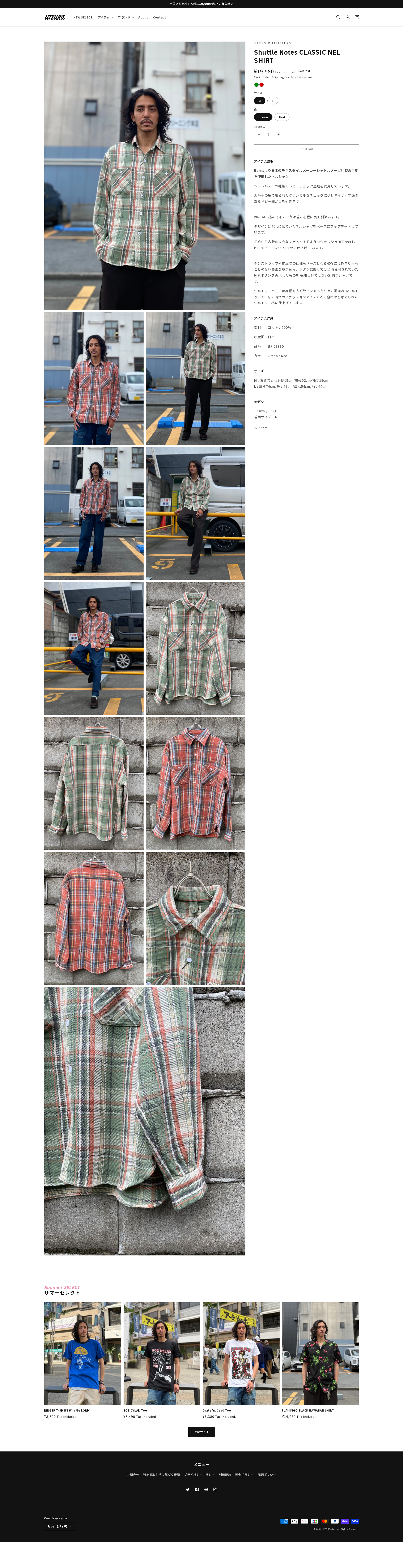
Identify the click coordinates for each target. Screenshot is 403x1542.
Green (263, 117)
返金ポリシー (244, 1474)
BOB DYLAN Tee (135, 1410)
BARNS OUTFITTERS (272, 43)
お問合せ (133, 1474)
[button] (338, 17)
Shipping (278, 77)
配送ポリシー (267, 1474)
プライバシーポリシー (199, 1474)
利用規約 (225, 1474)
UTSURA (327, 1529)
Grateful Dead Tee (217, 1410)
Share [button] (263, 428)
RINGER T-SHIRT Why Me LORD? (67, 1410)
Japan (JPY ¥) (57, 1526)
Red (282, 117)
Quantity (259, 126)
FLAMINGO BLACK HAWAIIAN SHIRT (308, 1410)
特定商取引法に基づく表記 (161, 1474)
